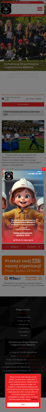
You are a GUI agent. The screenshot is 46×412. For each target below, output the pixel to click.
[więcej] (34, 399)
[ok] (23, 404)
